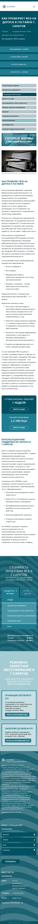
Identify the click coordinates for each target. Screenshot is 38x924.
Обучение (5, 112)
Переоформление (8, 125)
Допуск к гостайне (8, 99)
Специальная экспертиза (10, 116)
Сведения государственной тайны (13, 129)
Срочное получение (8, 120)
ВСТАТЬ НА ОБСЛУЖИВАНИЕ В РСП (18, 741)
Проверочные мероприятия (13, 35)
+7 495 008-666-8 (18, 893)
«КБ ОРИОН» (26, 922)
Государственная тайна (21, 31)
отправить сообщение (10, 862)
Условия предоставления (10, 85)
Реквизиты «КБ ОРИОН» (11, 903)
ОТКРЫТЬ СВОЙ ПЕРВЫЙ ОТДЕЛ (17, 715)
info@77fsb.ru (16, 898)
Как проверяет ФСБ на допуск (12, 94)
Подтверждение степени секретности (14, 103)
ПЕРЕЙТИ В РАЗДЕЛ (19, 409)
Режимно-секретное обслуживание (13, 107)
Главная (5, 31)
